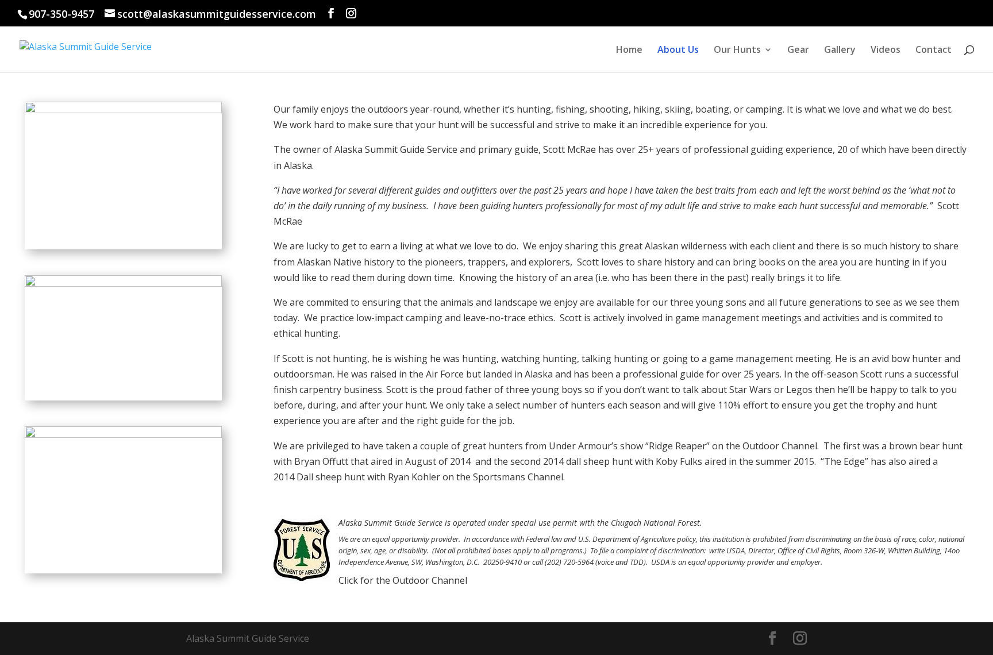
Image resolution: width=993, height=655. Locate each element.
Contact (933, 50)
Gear (798, 50)
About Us (678, 50)
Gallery (840, 50)
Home (629, 50)
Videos (885, 50)
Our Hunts (737, 50)
